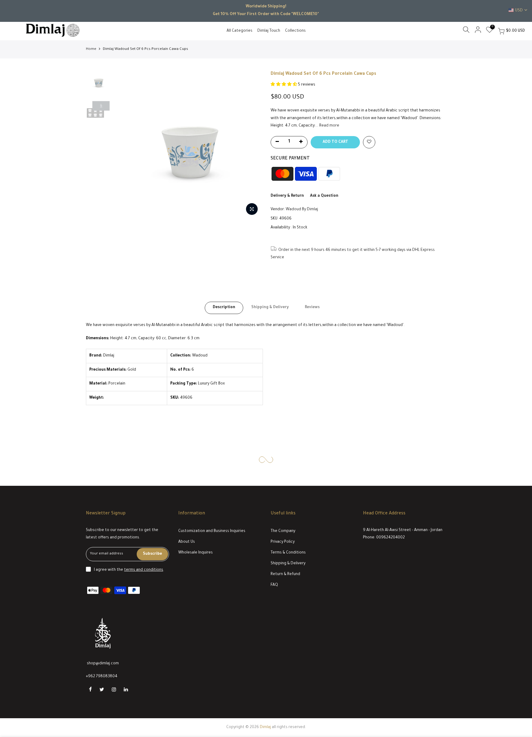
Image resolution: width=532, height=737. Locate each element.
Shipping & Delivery (270, 307)
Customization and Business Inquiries (211, 531)
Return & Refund (285, 574)
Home (91, 49)
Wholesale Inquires (195, 553)
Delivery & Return (287, 196)
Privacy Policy (283, 542)
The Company (283, 531)
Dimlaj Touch (268, 31)
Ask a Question (324, 196)
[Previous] (124, 144)
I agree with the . (129, 570)
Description (224, 307)
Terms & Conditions (288, 553)
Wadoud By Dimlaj (302, 209)
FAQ (274, 585)
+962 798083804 (101, 677)
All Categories (239, 31)
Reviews (312, 307)
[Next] (250, 144)
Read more (328, 126)
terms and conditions (143, 570)
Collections (295, 31)
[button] (284, 85)
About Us (186, 542)
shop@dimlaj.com (103, 664)
